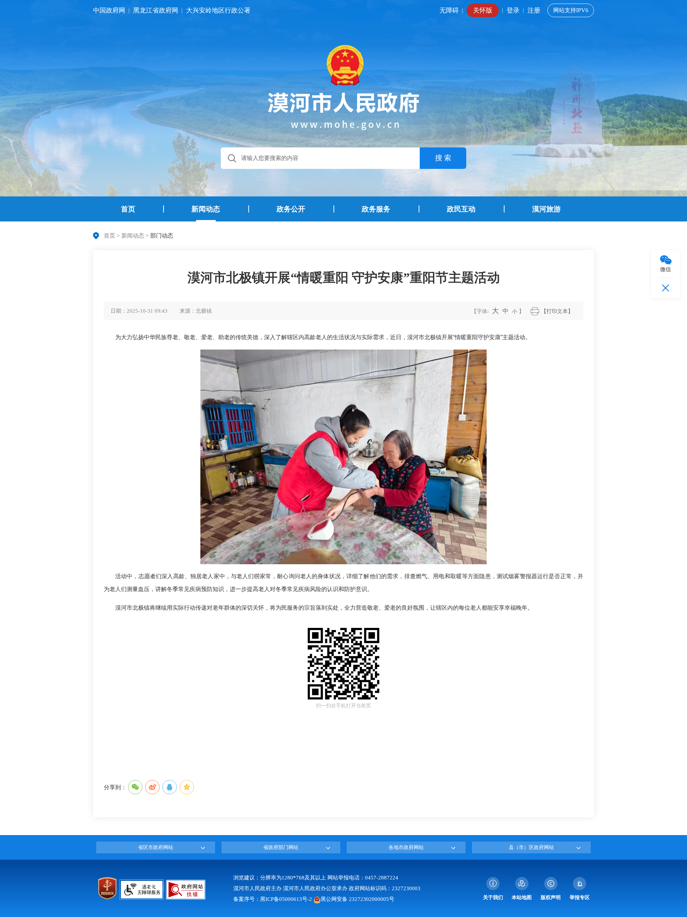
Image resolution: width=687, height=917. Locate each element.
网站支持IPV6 (570, 10)
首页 (109, 236)
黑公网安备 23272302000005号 (357, 899)
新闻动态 (132, 236)
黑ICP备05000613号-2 (286, 899)
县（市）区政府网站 (531, 847)
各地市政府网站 (406, 847)
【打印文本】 (557, 311)
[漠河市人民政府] (343, 87)
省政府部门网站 (280, 847)
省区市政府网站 (155, 847)
